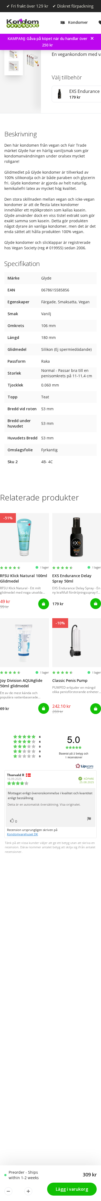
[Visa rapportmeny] (89, 819)
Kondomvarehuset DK (22, 834)
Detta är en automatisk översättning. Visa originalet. (44, 804)
